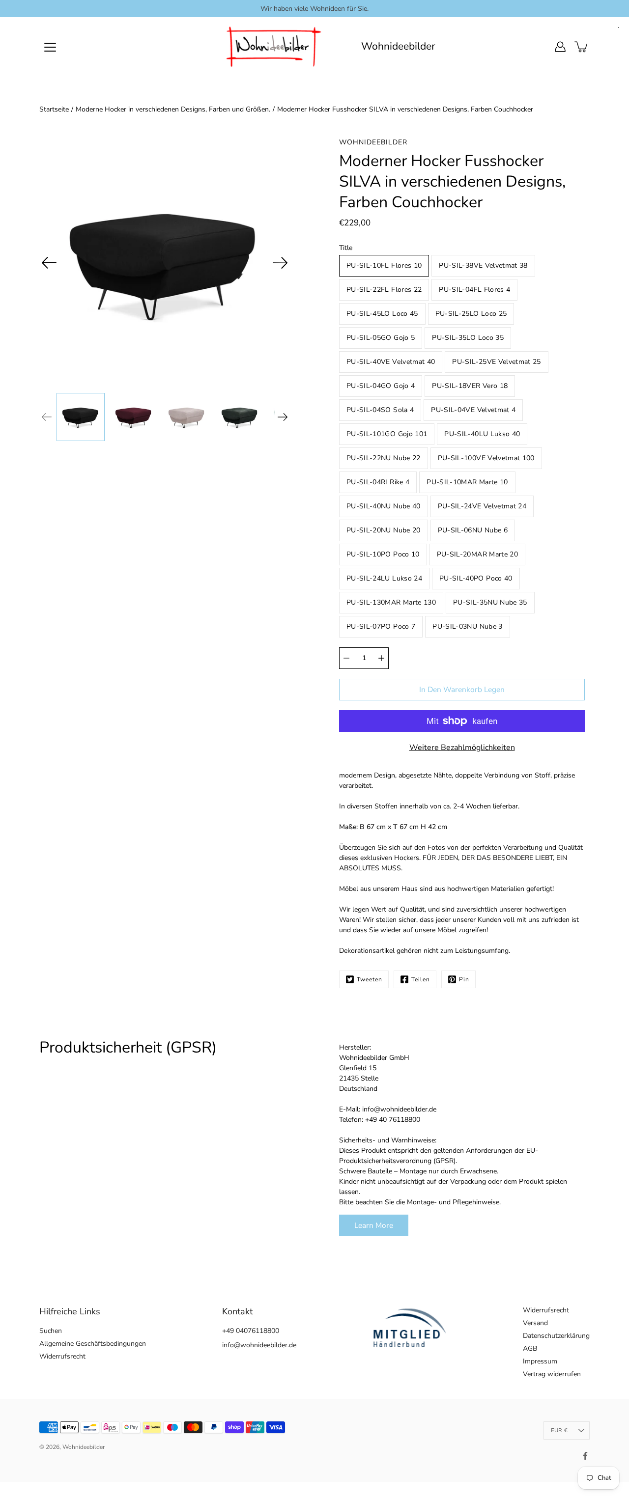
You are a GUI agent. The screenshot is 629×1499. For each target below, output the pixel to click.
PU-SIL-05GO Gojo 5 (380, 337)
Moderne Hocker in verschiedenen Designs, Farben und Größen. (173, 109)
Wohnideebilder (398, 46)
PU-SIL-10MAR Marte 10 (467, 482)
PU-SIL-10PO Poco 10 (383, 554)
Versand (535, 1323)
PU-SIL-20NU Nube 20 (383, 530)
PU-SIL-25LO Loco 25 (471, 313)
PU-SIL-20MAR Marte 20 (477, 554)
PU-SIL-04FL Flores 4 (474, 289)
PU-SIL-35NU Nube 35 (490, 602)
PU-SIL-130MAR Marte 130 (391, 602)
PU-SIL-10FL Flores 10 (384, 265)
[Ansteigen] (381, 658)
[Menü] (50, 47)
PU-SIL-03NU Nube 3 (467, 626)
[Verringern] (346, 658)
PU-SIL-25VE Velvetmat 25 (496, 361)
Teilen (420, 979)
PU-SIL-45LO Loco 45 (382, 313)
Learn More (373, 1225)
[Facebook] (585, 1456)
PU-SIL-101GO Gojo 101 (386, 434)
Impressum (540, 1361)
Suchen (50, 1330)
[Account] (560, 47)
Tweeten (369, 979)
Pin (464, 979)
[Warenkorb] (582, 47)
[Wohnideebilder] (274, 46)
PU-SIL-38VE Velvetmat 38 (483, 265)
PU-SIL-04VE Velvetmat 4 (473, 410)
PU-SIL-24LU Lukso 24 (384, 578)
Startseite (54, 109)
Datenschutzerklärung (556, 1335)
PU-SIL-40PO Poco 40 (476, 578)
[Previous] (49, 263)
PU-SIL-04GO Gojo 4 (380, 385)
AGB (530, 1348)
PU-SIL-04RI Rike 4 (377, 482)
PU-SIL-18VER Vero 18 (470, 385)
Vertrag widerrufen (552, 1374)
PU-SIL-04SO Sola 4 (380, 410)
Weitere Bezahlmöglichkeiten (462, 747)
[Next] (280, 263)
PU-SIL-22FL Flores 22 (384, 289)
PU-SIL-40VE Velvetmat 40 (390, 361)
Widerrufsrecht (62, 1356)
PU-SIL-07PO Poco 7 (380, 626)
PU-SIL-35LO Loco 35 (468, 337)
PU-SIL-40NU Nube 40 (383, 506)
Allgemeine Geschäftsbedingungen (92, 1343)
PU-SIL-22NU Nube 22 (383, 458)
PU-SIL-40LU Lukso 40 (482, 434)
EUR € (559, 1430)
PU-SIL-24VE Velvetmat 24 (482, 506)
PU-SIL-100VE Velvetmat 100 (486, 458)
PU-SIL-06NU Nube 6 (473, 530)
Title (345, 247)
